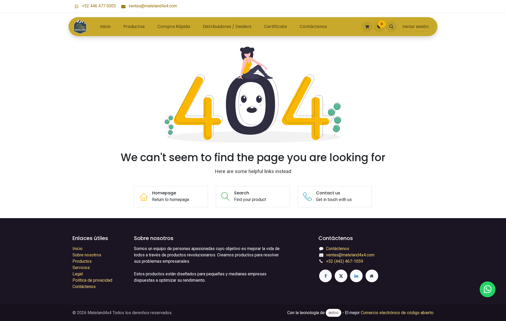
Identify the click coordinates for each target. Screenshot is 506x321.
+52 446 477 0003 (98, 5)
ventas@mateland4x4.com (152, 5)
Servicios (81, 267)
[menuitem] (105, 26)
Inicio (77, 248)
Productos (82, 261)
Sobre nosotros (86, 254)
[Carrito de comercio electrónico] (367, 26)
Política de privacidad (92, 280)
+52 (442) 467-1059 (344, 261)
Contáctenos (84, 286)
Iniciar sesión (415, 26)
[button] (391, 26)
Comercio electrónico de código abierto (397, 312)
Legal (77, 273)
